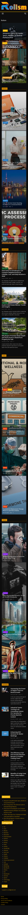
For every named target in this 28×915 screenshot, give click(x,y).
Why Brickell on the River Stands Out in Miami (13, 635)
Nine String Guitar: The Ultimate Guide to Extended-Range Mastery (12, 46)
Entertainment (7, 836)
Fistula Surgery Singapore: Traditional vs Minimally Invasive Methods (14, 470)
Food (5, 844)
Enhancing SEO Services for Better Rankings (17, 734)
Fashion (6, 838)
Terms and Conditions (6, 900)
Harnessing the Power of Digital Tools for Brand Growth (18, 690)
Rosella (9, 638)
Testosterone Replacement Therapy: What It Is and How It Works (13, 509)
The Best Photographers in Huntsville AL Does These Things (13, 557)
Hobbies (6, 858)
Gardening (6, 848)
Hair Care (6, 852)
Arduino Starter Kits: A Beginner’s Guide (12, 125)
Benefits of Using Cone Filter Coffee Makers (18, 774)
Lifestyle (5, 554)
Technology (7, 879)
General (5, 30)
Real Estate (5, 59)
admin (11, 128)
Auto (5, 828)
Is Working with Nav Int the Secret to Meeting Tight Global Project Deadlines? (13, 164)
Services (6, 876)
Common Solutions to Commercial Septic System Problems (13, 431)
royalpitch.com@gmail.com (9, 890)
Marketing (6, 866)
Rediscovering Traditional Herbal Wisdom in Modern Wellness (12, 392)
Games (5, 846)
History (6, 856)
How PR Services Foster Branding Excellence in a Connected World (12, 203)
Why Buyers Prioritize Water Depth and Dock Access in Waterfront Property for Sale (13, 337)
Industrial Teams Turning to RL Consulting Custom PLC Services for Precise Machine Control (17, 712)
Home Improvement (7, 77)
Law (5, 862)
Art (4, 827)
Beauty (5, 830)
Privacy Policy (4, 898)
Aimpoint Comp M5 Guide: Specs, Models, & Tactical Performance (13, 35)
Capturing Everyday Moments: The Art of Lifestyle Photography (14, 596)
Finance (6, 840)
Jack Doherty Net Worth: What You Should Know (13, 674)
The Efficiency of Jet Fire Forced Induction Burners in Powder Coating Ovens (18, 755)
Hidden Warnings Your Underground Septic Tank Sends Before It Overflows (13, 80)
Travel (5, 881)
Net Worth (11, 671)
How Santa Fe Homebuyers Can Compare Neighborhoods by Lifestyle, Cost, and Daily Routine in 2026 (13, 62)
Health (5, 389)
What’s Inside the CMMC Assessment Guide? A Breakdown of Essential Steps (13, 238)
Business (5, 122)
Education (6, 834)
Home (2, 896)
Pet (5, 872)
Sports (5, 877)
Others (5, 870)
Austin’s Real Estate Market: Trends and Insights (14, 306)
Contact (3, 904)
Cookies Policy (4, 902)
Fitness (9, 389)
